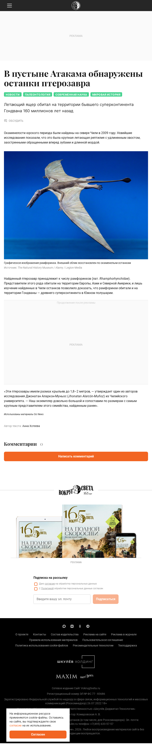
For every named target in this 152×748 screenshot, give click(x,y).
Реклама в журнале (124, 634)
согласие (50, 583)
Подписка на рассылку (50, 578)
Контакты (39, 634)
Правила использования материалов (53, 640)
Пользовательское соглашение (102, 640)
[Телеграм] (87, 626)
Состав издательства (65, 634)
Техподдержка (127, 645)
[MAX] (64, 626)
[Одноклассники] (80, 626)
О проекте (21, 634)
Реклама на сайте (94, 634)
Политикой (47, 588)
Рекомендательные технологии (93, 645)
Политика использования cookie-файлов (41, 645)
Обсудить (16, 120)
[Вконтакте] (72, 626)
